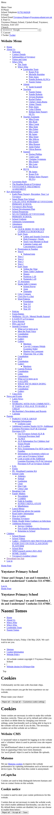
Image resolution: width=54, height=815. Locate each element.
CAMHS (22, 498)
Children (10, 533)
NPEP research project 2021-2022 (27, 551)
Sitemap (10, 649)
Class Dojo (17, 394)
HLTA (26, 169)
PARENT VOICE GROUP (24, 419)
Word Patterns (24, 299)
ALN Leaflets (24, 446)
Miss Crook (34, 124)
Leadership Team (30, 69)
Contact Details (19, 54)
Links (20, 374)
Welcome (16, 52)
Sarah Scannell (35, 87)
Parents (10, 416)
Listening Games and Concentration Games (32, 245)
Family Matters (18, 493)
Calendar (16, 414)
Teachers (27, 89)
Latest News (17, 399)
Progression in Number (28, 249)
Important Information (21, 421)
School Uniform (19, 219)
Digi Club (22, 486)
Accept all (16, 702)
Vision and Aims (19, 59)
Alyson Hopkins (36, 97)
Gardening (22, 481)
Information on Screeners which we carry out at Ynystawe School (33, 454)
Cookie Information (15, 652)
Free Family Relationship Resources (33, 528)
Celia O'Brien (35, 109)
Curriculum (17, 226)
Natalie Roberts (35, 94)
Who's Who (17, 62)
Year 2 (20, 264)
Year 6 (20, 251)
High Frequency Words (33, 239)
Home (9, 47)
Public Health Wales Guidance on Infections (31, 521)
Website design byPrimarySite (20, 666)
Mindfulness (23, 506)
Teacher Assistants (31, 117)
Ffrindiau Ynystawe (20, 518)
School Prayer (29, 286)
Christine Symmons (37, 159)
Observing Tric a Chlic (33, 354)
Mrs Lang (33, 164)
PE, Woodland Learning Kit (24, 471)
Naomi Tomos (35, 82)
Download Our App (15, 558)
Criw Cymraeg (24, 294)
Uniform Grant (24, 424)
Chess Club (23, 488)
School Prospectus (20, 211)
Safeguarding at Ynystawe (23, 57)
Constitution (23, 334)
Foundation (28, 301)
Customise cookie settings (34, 702)
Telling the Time (30, 269)
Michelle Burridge (37, 74)
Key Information (14, 191)
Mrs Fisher (33, 129)
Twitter (12, 35)
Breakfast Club (18, 491)
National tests (29, 254)
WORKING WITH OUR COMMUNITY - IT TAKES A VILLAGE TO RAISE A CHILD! (31, 406)
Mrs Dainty (34, 142)
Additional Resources (21, 523)
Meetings (27, 344)
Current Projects (25, 369)
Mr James (33, 134)
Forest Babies (18, 314)
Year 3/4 (27, 306)
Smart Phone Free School (23, 199)
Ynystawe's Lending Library (24, 556)
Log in (9, 561)
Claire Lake (34, 157)
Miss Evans (34, 119)
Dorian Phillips (35, 154)
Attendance (17, 224)
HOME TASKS (19, 553)
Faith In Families (25, 501)
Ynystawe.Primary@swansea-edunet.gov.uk (32, 17)
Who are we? (23, 386)
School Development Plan (23, 209)
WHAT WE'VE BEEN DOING (32, 384)
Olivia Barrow (35, 149)
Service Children (25, 526)
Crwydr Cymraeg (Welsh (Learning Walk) (34, 347)
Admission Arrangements (23, 221)
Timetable (27, 291)
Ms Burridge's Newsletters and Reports (29, 411)
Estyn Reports (18, 321)
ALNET (21, 439)
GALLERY (23, 381)
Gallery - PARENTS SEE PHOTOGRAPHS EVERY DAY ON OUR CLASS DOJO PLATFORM (32, 543)
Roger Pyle (34, 72)
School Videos (18, 538)
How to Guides (19, 516)
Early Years (23, 234)
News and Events (14, 396)
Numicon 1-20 (29, 276)
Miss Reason (34, 144)
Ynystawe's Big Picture (22, 206)
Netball (21, 478)
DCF (20, 359)
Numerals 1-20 (29, 279)
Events (15, 401)
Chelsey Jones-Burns (38, 102)
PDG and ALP (18, 324)
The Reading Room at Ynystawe (26, 184)
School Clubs (18, 473)
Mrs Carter (33, 132)
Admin (26, 84)
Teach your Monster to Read (35, 241)
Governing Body (19, 181)
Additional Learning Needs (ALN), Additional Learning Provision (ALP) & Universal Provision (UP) (32, 428)
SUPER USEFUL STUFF (29, 503)
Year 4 (20, 259)
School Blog (17, 548)
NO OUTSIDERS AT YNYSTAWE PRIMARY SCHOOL (28, 215)
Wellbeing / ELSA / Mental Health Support (31, 316)
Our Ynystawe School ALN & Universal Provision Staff (31, 435)
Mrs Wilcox (34, 139)
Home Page (6, 565)
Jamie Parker (34, 147)
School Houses (18, 536)
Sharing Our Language (33, 351)
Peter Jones (34, 77)
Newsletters (23, 336)
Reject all (6, 702)
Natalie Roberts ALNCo (39, 79)
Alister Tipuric (35, 104)
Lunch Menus (18, 508)
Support (26, 152)
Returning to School (26, 531)
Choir (20, 483)
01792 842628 (23, 12)
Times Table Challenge (33, 271)
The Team (22, 64)
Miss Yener (33, 137)
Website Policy (13, 654)
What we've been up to (28, 329)
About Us (11, 49)
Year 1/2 (27, 304)
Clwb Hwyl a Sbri (26, 296)
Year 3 (20, 261)
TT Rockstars (24, 281)
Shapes (26, 274)
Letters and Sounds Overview (36, 236)
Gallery (21, 339)
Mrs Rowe (33, 167)
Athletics (21, 476)
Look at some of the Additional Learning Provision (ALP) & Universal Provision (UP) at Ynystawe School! (35, 461)
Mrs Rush (33, 122)
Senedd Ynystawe (20, 326)
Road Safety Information (23, 513)
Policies (15, 311)
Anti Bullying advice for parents (26, 511)
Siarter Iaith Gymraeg (27, 284)
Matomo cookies (15, 764)
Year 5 (20, 256)
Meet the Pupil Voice (27, 331)
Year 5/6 (27, 309)
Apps (25, 289)
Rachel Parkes (35, 99)
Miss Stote (33, 127)
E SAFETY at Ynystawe (23, 319)
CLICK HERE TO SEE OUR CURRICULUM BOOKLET (31, 230)
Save (25, 812)
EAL (14, 466)
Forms (15, 468)
